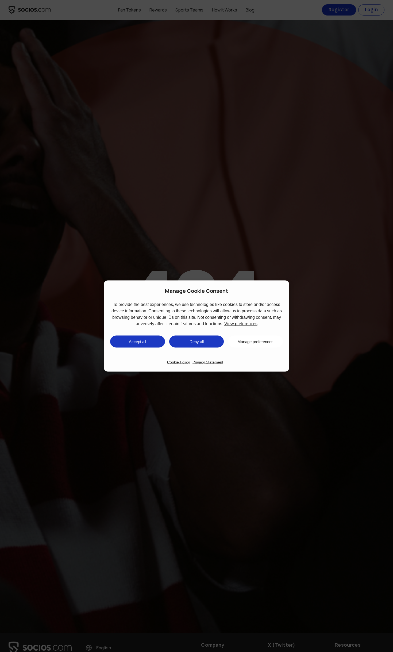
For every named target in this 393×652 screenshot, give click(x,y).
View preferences (240, 323)
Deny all (197, 341)
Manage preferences (255, 341)
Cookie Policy (178, 362)
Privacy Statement (207, 362)
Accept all (137, 341)
